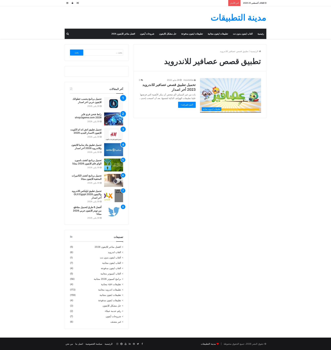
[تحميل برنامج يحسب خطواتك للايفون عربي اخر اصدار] (113, 103)
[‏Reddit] (121, 344)
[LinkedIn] (130, 344)
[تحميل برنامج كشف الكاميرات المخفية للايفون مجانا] (113, 180)
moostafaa (188, 80)
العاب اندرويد (114, 252)
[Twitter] (138, 344)
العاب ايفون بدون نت (243, 33)
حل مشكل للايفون (167, 33)
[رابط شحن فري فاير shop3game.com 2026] (113, 118)
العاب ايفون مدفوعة (111, 268)
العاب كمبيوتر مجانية (111, 273)
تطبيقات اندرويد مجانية (109, 289)
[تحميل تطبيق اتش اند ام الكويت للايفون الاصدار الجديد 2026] (113, 134)
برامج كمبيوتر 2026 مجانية (107, 279)
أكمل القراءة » (187, 104)
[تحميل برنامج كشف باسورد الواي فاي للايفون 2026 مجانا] (113, 165)
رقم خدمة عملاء (113, 311)
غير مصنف (115, 321)
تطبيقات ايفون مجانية (218, 33)
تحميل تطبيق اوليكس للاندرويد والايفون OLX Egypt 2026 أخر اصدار (87, 194)
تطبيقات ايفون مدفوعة (192, 33)
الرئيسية (254, 51)
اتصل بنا (79, 343)
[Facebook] (142, 344)
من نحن (69, 343)
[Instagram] (117, 344)
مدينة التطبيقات (208, 343)
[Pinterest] (134, 344)
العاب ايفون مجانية (111, 263)
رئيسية (261, 33)
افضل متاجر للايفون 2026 (123, 33)
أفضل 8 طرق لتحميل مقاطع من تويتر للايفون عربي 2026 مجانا (87, 210)
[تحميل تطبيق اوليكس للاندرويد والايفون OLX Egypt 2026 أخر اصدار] (113, 195)
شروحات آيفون (147, 33)
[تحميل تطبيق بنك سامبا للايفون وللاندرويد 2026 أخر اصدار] (113, 149)
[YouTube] (125, 344)
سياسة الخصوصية (94, 343)
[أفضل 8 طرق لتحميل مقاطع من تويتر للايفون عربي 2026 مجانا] (113, 211)
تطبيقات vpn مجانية (111, 284)
